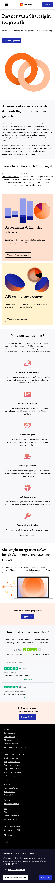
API (3, 132)
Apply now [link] (27, 616)
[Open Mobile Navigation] (6, 4)
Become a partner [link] (12, 41)
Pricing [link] (7, 800)
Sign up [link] (47, 4)
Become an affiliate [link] (12, 826)
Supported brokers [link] (12, 761)
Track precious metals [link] (13, 772)
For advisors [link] (9, 791)
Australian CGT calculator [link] (15, 747)
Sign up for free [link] (27, 717)
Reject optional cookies (15, 877)
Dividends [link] (8, 740)
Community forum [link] (12, 815)
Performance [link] (9, 736)
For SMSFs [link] (9, 795)
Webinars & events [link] (12, 819)
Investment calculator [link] (13, 751)
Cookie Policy (9, 863)
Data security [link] (9, 776)
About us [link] (8, 835)
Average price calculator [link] (14, 754)
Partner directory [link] (11, 784)
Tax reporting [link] (9, 733)
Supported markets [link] (12, 765)
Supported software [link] (12, 769)
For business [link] (9, 781)
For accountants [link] (11, 788)
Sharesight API (12, 567)
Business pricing (11, 803)
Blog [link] (6, 812)
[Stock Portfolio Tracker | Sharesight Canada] (26, 4)
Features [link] (8, 729)
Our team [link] (8, 838)
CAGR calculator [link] (11, 758)
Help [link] (6, 808)
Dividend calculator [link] (12, 744)
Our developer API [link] (12, 830)
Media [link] (6, 842)
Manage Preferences (16, 869)
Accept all (45, 877)
